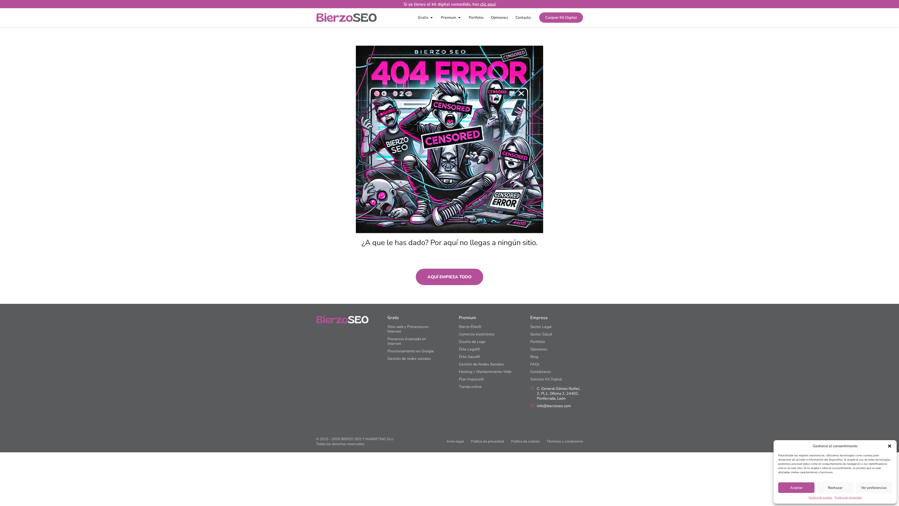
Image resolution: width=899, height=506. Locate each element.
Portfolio (537, 341)
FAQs (535, 364)
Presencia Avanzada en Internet (406, 341)
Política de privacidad (848, 497)
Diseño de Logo (472, 341)
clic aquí (488, 4)
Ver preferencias (874, 487)
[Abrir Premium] (459, 17)
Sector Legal (541, 326)
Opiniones (538, 349)
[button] (889, 446)
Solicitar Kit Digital (546, 379)
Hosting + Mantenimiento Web (485, 371)
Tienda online (470, 386)
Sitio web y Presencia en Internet (408, 329)
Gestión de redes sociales (409, 358)
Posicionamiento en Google (410, 351)
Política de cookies (820, 497)
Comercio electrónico (476, 334)
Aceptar (796, 487)
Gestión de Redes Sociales (481, 364)
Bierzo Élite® (470, 326)
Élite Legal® (469, 349)
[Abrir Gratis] (431, 17)
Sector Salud (541, 334)
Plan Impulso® (471, 379)
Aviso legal (455, 441)
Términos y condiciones (565, 441)
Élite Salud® (469, 356)
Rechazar (835, 487)
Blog (534, 356)
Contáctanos (540, 371)
